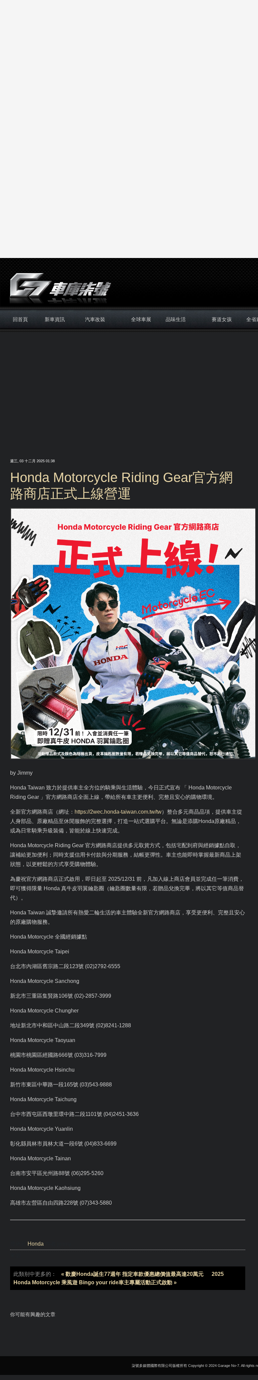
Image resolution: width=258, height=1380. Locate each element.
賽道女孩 (222, 319)
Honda (36, 1244)
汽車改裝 (95, 319)
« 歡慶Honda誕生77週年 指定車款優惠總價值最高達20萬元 (132, 1274)
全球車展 (141, 319)
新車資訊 (55, 319)
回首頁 (20, 319)
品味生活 (176, 319)
